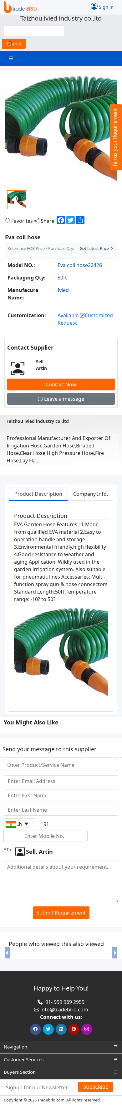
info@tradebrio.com (64, 1009)
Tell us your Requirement (114, 137)
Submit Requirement (61, 912)
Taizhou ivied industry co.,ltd (38, 421)
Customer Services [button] (23, 1059)
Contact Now (61, 384)
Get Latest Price (95, 248)
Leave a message (63, 398)
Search (14, 44)
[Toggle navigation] (11, 58)
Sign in (106, 7)
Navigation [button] (15, 1047)
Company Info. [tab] (90, 493)
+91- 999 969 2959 (63, 1002)
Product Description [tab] (38, 493)
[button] (7, 953)
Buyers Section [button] (20, 1072)
